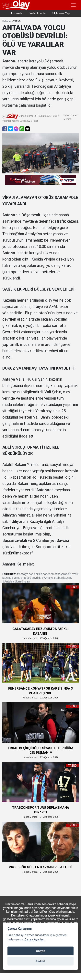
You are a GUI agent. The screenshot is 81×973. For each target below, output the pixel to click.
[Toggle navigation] (73, 5)
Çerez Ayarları (34, 939)
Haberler (6, 21)
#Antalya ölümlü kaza (16, 581)
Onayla (40, 950)
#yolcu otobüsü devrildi (26, 577)
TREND (17, 21)
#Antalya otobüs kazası (56, 577)
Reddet (40, 961)
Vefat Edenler (38, 13)
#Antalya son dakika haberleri (35, 574)
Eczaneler (17, 13)
